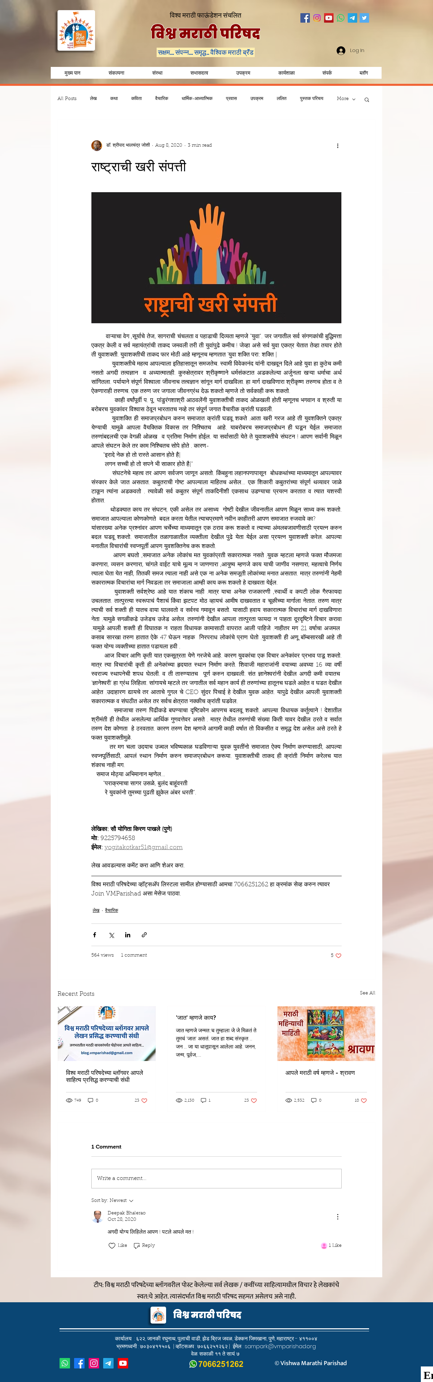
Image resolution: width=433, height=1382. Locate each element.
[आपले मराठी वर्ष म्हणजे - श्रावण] (326, 1033)
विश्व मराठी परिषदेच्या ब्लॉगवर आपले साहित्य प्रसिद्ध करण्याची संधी (104, 1076)
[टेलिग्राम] (108, 1363)
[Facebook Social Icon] (305, 18)
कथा (114, 99)
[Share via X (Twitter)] (111, 935)
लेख (93, 99)
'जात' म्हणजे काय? (196, 1017)
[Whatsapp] (340, 18)
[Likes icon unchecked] (112, 1246)
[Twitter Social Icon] (364, 18)
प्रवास (231, 99)
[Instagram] (317, 18)
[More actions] (338, 146)
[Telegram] (352, 18)
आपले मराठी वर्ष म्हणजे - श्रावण (320, 1072)
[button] (243, 73)
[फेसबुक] (79, 1363)
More (343, 99)
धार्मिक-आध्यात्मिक (197, 99)
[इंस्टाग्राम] (94, 1363)
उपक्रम (256, 99)
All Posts (67, 99)
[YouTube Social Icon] (329, 18)
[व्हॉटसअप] (65, 1363)
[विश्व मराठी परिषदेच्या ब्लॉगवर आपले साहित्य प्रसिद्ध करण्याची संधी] (107, 1033)
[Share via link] (144, 935)
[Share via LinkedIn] (127, 935)
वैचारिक (161, 99)
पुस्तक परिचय (311, 99)
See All (367, 993)
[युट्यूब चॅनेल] (123, 1363)
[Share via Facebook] (94, 935)
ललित (282, 99)
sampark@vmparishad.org (280, 1346)
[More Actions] (338, 1217)
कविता (136, 99)
